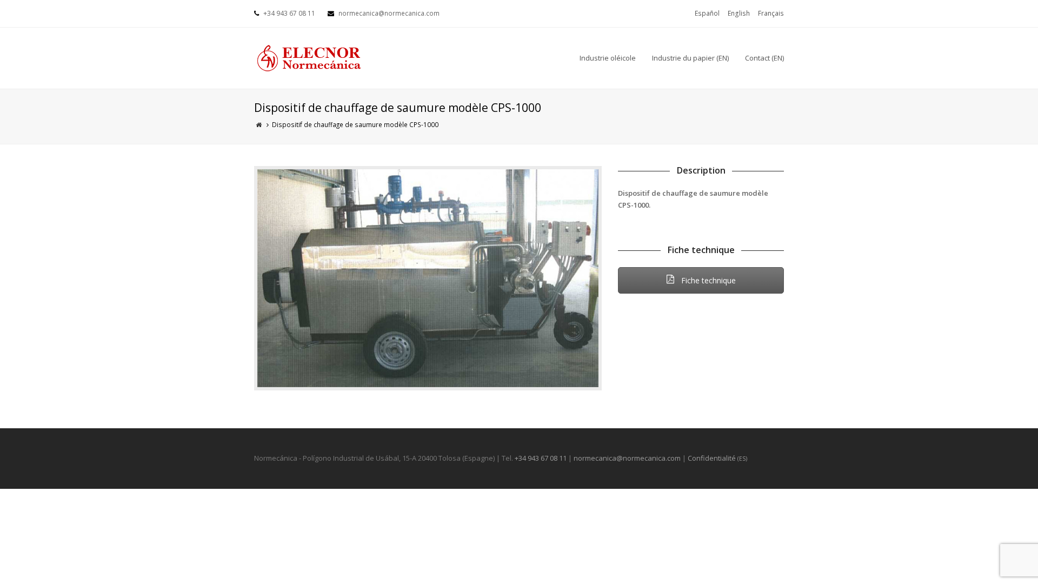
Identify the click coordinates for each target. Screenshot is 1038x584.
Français (771, 13)
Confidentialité (717, 458)
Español (707, 13)
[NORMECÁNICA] (308, 57)
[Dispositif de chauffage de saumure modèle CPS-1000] (428, 278)
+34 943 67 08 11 (541, 458)
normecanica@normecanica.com (627, 458)
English (739, 13)
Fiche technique (707, 280)
